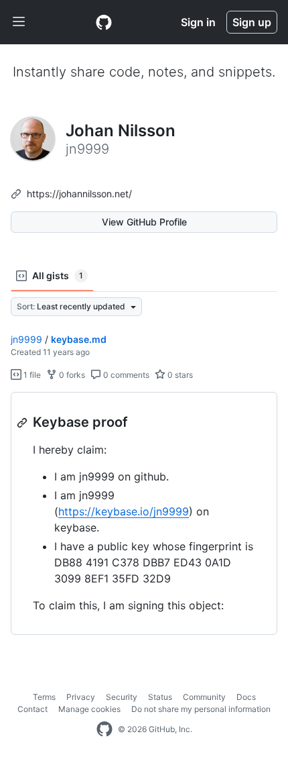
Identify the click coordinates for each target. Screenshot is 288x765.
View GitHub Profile (144, 221)
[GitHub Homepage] (104, 729)
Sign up (251, 22)
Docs (246, 697)
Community (204, 697)
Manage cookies (89, 709)
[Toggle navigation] (19, 22)
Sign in (198, 22)
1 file (31, 375)
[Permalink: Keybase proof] (23, 422)
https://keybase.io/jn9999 (123, 511)
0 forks (71, 375)
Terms (44, 697)
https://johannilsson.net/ (79, 193)
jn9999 (26, 339)
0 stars (179, 375)
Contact (32, 709)
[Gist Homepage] (104, 22)
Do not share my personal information (201, 709)
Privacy (80, 697)
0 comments (125, 375)
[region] (144, 514)
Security (121, 697)
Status (160, 697)
